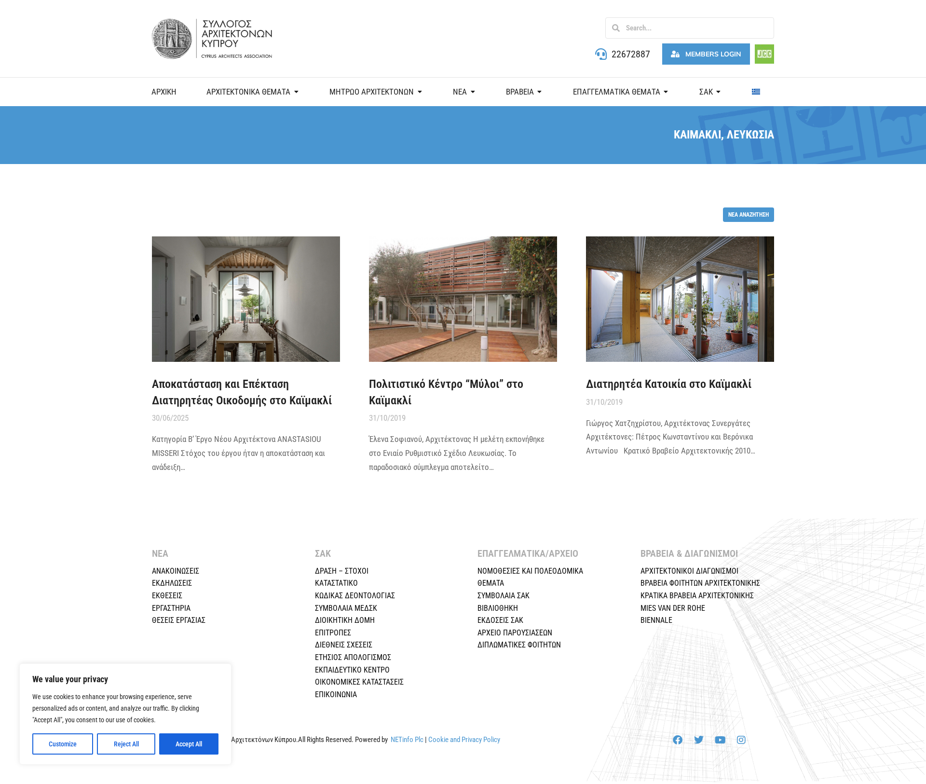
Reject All (126, 744)
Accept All (189, 744)
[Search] (616, 28)
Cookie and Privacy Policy (464, 739)
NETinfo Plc (407, 739)
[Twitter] (699, 740)
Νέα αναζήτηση (748, 214)
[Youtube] (720, 740)
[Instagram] (741, 740)
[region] (125, 714)
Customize (63, 744)
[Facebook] (677, 740)
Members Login (713, 54)
